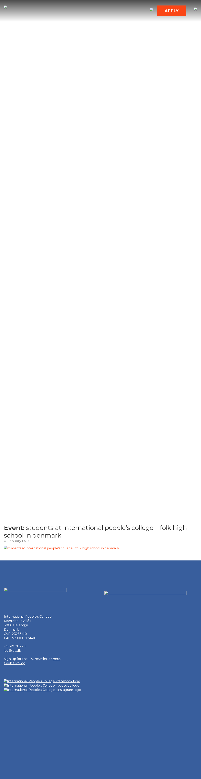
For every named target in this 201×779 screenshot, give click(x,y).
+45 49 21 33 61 (15, 646)
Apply (171, 10)
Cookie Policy (14, 663)
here (56, 659)
